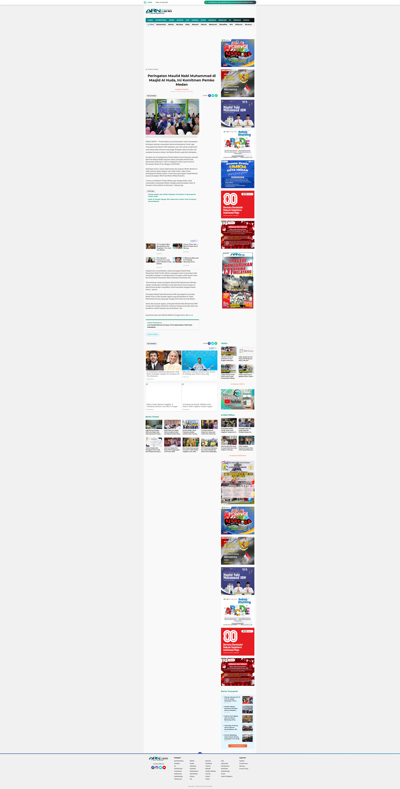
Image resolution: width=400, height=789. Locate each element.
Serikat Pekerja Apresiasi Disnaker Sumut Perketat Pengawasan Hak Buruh (231, 708)
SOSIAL (192, 776)
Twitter (161, 770)
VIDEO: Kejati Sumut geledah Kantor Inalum (246, 375)
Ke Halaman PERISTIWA (237, 455)
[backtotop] (200, 754)
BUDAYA (180, 20)
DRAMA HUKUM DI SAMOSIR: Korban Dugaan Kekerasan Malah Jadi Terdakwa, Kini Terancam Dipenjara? (227, 358)
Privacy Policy (243, 768)
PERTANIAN (194, 774)
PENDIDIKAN (225, 771)
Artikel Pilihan (228, 415)
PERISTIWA (178, 774)
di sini (191, 315)
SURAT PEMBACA (226, 776)
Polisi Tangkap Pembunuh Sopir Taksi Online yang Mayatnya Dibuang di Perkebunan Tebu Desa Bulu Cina (246, 448)
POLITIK (208, 774)
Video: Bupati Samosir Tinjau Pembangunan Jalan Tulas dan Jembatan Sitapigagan (246, 358)
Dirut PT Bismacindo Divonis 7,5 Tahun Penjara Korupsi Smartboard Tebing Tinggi (231, 2)
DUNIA (203, 20)
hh (230, 20)
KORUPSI (193, 768)
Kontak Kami (243, 763)
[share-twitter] (212, 95)
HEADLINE (222, 20)
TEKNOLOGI (178, 779)
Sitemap (242, 766)
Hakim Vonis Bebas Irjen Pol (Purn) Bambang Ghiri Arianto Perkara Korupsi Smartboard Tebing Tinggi (231, 718)
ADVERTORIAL (161, 20)
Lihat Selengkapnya (237, 746)
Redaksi (241, 761)
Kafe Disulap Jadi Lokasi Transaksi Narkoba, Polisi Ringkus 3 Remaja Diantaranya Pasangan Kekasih (229, 448)
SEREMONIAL (178, 776)
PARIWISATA (194, 771)
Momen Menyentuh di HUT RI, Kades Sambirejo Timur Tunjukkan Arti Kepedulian (232, 699)
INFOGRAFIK (225, 766)
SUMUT (207, 776)
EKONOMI (212, 20)
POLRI (223, 774)
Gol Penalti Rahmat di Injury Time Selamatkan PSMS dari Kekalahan (169, 326)
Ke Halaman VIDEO (237, 384)
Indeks (150, 20)
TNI (191, 779)
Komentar (152, 96)
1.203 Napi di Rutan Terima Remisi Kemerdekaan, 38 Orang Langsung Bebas (231, 727)
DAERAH (195, 20)
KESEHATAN (178, 768)
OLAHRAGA (178, 771)
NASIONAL (224, 768)
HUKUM (246, 20)
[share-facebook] (209, 95)
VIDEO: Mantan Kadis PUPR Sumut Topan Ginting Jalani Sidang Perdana (227, 376)
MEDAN (207, 768)
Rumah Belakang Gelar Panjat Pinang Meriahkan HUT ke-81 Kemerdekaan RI (231, 737)
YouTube (165, 770)
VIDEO (224, 343)
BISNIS (171, 20)
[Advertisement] (203, 10)
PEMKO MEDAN (152, 334)
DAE (187, 20)
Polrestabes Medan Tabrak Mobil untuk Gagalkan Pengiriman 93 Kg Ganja (229, 430)
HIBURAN (237, 20)
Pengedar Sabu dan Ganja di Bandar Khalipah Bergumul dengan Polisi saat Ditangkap (245, 430)
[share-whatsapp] (216, 95)
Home (150, 2)
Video (151, 24)
